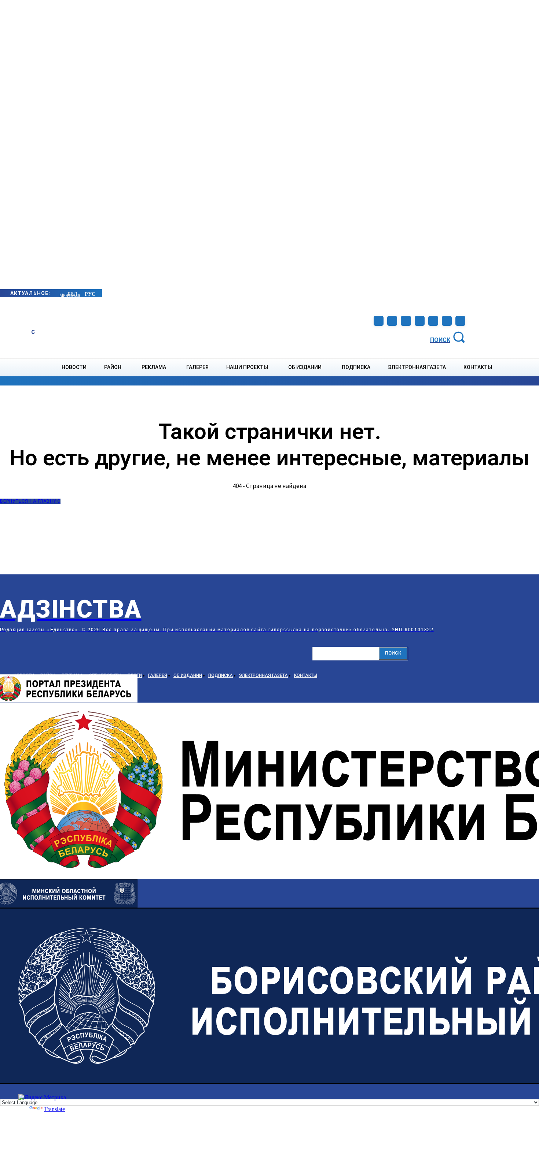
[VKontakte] (433, 321)
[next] (59, 293)
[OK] (460, 321)
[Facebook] (379, 321)
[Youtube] (447, 321)
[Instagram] (392, 321)
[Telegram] (406, 321)
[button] (448, 336)
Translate (54, 1109)
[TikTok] (420, 321)
